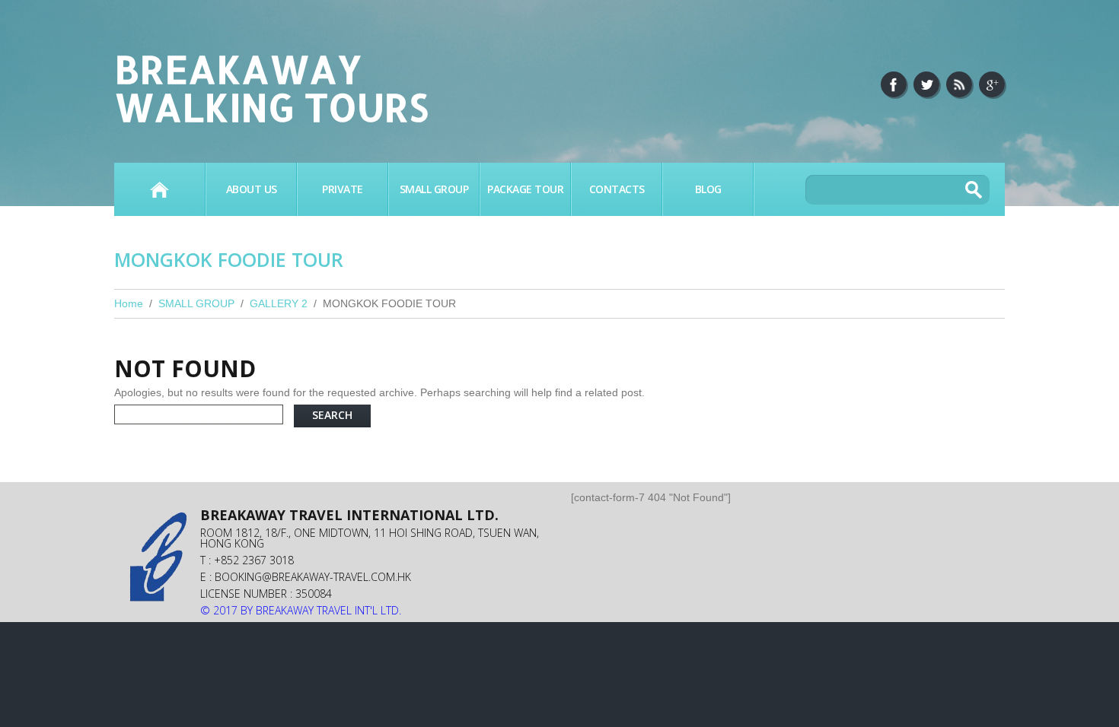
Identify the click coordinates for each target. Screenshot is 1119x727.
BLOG (708, 189)
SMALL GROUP (434, 189)
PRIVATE (342, 189)
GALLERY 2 (279, 303)
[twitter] (926, 84)
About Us (251, 189)
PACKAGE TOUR (525, 189)
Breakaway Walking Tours (271, 87)
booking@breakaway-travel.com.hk (313, 577)
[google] (992, 84)
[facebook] (894, 84)
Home (159, 189)
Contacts (617, 189)
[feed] (959, 84)
